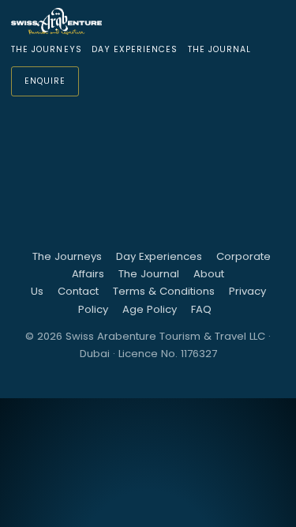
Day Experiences (135, 49)
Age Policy (149, 309)
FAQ (201, 309)
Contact (78, 291)
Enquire (45, 81)
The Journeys (46, 49)
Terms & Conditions (164, 291)
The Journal (220, 49)
